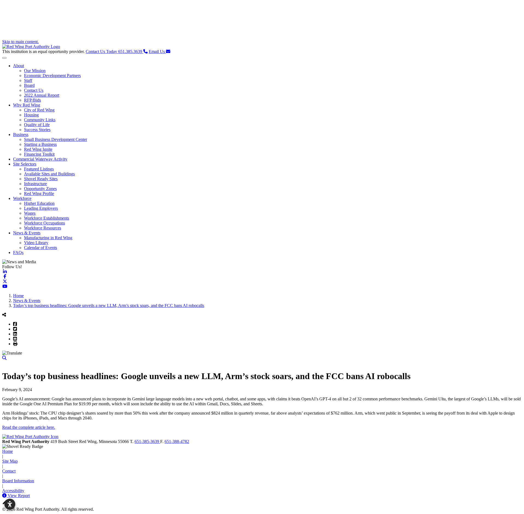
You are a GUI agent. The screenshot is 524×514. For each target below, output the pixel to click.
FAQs (18, 252)
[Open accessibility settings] (9, 504)
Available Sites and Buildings (49, 174)
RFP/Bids (32, 100)
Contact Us (33, 90)
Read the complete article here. (28, 427)
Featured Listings (39, 169)
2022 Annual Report (41, 95)
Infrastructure (35, 183)
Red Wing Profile (39, 193)
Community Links (39, 119)
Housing (31, 115)
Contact (9, 471)
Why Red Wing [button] (26, 105)
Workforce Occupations (44, 223)
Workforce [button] (22, 198)
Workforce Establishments (46, 218)
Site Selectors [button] (24, 164)
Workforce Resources (42, 228)
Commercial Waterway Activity (40, 159)
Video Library (36, 242)
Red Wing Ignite (38, 149)
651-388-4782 (177, 441)
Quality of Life (37, 124)
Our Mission (35, 70)
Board (29, 85)
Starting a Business (40, 144)
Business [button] (20, 134)
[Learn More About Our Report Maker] (5, 495)
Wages (29, 213)
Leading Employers (41, 208)
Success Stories (37, 129)
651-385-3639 (147, 441)
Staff (28, 80)
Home (7, 451)
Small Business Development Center (55, 139)
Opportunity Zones (40, 188)
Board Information (18, 480)
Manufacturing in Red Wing (48, 237)
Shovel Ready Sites (41, 178)
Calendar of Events (40, 247)
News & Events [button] (26, 233)
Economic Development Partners (52, 75)
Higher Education (39, 203)
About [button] (18, 65)
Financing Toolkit (39, 154)
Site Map (10, 461)
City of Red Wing (39, 110)
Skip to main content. (20, 41)
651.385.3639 (114, 51)
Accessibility (13, 490)
